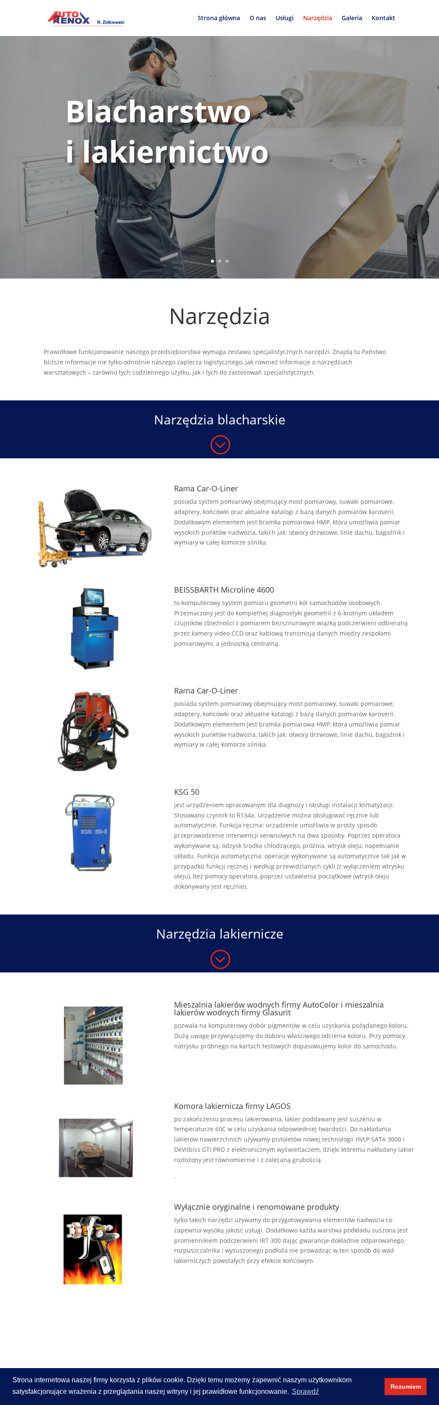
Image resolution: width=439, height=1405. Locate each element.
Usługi (285, 18)
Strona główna (219, 18)
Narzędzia (317, 18)
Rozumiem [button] (406, 1386)
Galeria (352, 18)
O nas (258, 18)
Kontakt (383, 18)
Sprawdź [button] (305, 1391)
